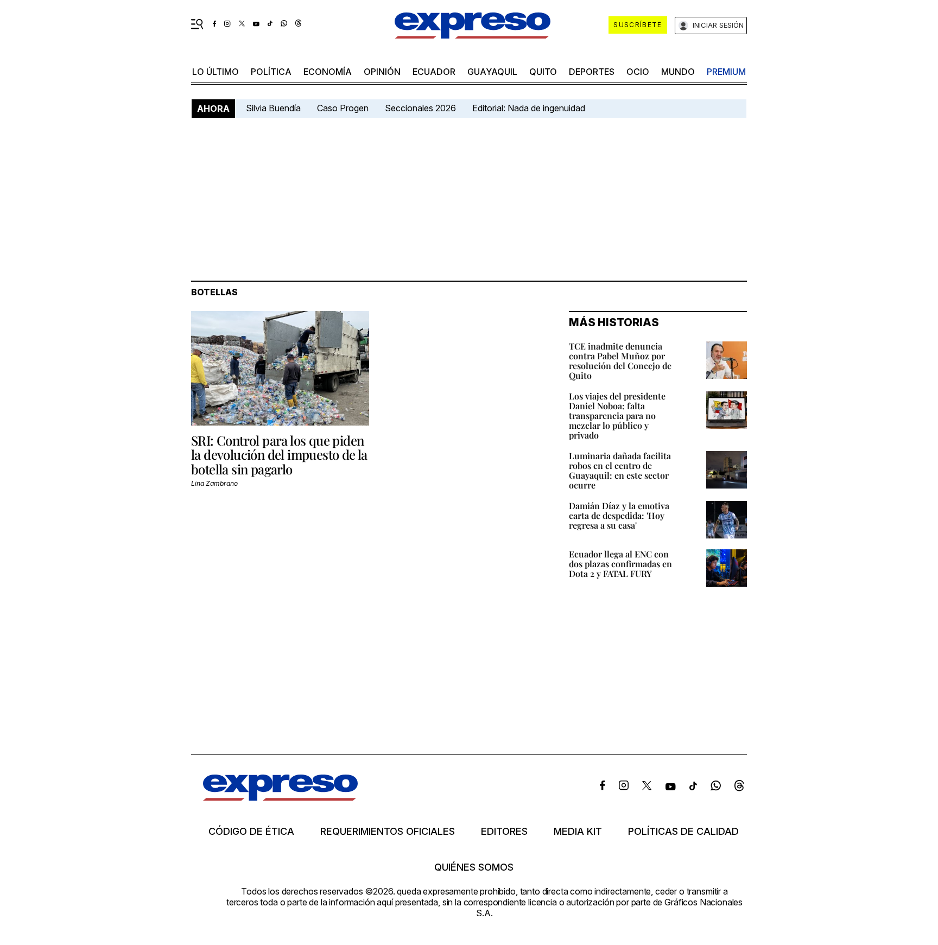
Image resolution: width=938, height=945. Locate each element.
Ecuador (434, 72)
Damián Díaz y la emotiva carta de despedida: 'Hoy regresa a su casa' (619, 515)
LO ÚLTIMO (215, 72)
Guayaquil (492, 72)
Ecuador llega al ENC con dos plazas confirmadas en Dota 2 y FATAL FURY (620, 563)
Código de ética (251, 831)
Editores (504, 831)
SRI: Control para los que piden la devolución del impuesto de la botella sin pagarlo (279, 455)
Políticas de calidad (683, 831)
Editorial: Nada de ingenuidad (528, 108)
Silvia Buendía (273, 108)
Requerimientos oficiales (387, 831)
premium (726, 72)
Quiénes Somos (474, 867)
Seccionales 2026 (420, 108)
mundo (678, 72)
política (271, 72)
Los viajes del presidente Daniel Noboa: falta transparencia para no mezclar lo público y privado (617, 415)
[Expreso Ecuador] (280, 797)
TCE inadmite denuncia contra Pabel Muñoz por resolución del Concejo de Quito (620, 360)
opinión (382, 72)
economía (327, 72)
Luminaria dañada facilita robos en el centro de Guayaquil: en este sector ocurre (620, 470)
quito (543, 72)
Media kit (578, 831)
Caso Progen (343, 108)
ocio (637, 72)
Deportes (591, 72)
